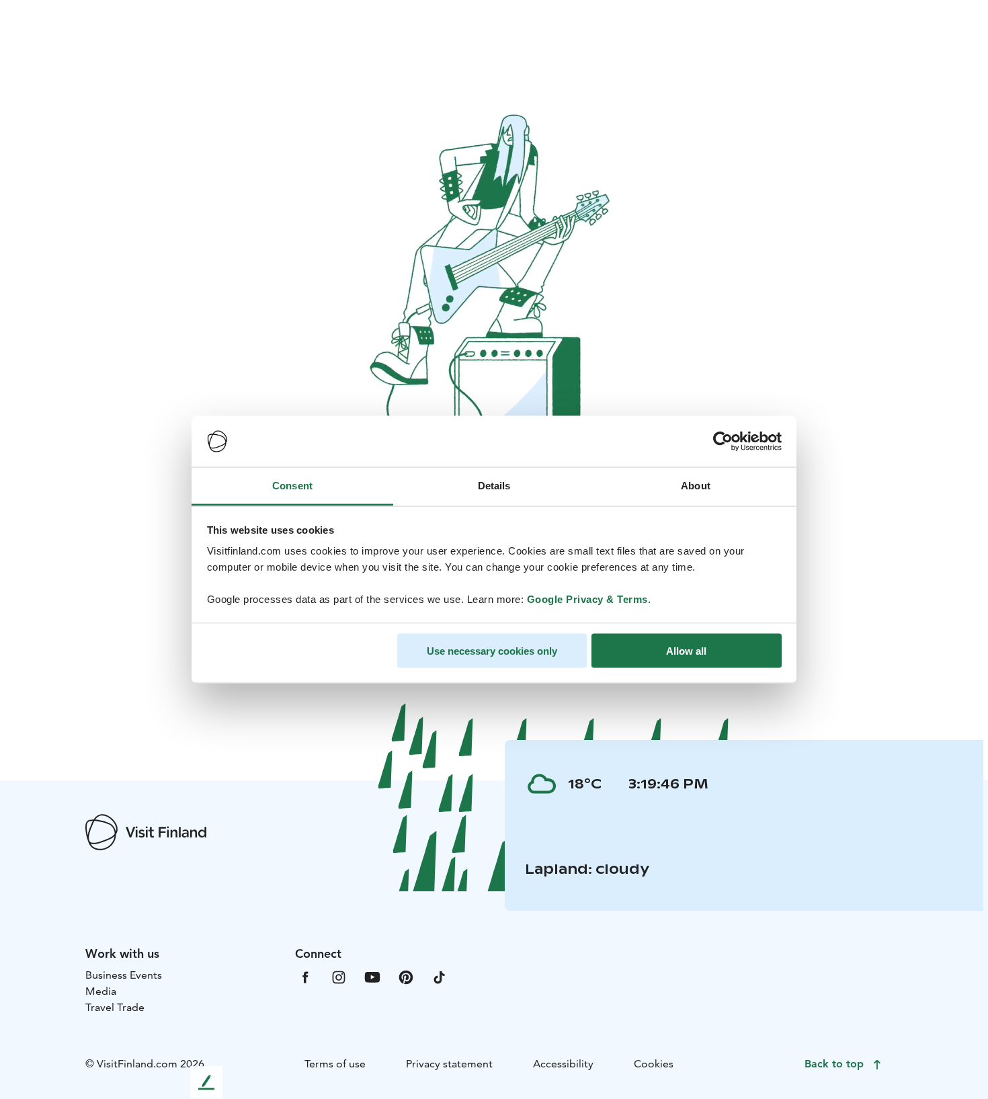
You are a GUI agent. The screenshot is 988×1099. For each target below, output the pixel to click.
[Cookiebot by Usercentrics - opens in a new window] (723, 442)
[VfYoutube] (372, 976)
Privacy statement (449, 1063)
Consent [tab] (292, 485)
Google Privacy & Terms (587, 599)
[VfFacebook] (305, 976)
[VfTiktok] (439, 976)
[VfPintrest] (406, 976)
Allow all (686, 650)
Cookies (653, 1063)
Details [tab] (494, 485)
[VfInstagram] (339, 976)
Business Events (123, 975)
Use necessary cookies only (492, 650)
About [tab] (695, 485)
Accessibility (563, 1063)
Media (100, 991)
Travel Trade (115, 1007)
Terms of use (335, 1063)
